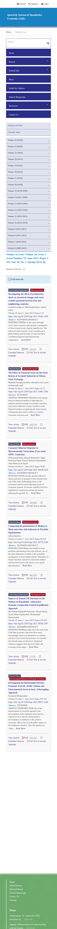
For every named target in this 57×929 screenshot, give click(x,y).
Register (34, 4)
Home (8, 32)
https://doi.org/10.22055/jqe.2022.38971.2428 (28, 702)
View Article (13, 349)
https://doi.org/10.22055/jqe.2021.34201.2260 (28, 316)
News (11, 79)
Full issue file (17, 279)
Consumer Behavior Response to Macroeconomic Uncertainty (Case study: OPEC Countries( (27, 451)
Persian (22, 4)
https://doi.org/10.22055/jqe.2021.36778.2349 (28, 542)
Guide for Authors (16, 88)
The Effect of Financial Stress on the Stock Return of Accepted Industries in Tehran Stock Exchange (28, 376)
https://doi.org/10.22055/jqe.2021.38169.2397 (28, 623)
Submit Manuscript (17, 97)
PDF (30, 349)
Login (46, 4)
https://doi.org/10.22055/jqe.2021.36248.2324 (28, 470)
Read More (26, 340)
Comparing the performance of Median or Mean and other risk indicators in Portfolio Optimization (28, 529)
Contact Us (13, 114)
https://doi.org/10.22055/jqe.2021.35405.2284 (28, 391)
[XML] (44, 262)
